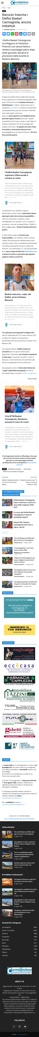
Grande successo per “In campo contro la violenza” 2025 (28, 482)
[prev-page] (3, 532)
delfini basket (27, 469)
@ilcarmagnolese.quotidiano (20, 819)
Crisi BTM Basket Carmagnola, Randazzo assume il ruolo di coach (17, 419)
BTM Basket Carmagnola (14, 469)
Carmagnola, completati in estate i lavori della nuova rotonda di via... (25, 891)
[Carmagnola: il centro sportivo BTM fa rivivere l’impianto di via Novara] (7, 844)
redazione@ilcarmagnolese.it (12, 798)
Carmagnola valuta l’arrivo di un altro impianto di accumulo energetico (25, 572)
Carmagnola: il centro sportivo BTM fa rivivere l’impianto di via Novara (24, 844)
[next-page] (6, 532)
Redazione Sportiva (9, 29)
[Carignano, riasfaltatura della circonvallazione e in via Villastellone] (7, 913)
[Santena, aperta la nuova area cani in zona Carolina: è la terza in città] (7, 865)
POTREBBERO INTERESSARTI (13, 492)
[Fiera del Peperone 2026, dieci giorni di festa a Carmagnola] (7, 540)
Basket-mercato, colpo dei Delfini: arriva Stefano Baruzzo (18, 297)
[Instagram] (19, 1027)
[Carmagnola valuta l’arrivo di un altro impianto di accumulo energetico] (7, 572)
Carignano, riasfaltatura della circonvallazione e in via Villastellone (24, 912)
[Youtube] (25, 1027)
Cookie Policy (24, 997)
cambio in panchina (29, 373)
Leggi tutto (12, 197)
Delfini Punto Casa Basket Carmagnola (13, 471)
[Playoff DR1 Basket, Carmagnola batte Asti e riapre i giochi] (7, 524)
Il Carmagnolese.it (22, 1034)
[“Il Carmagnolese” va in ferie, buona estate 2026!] (7, 550)
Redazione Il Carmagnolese (22, 552)
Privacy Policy (14, 997)
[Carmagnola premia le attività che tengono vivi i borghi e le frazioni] (7, 584)
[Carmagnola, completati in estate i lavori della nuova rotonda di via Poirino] (7, 891)
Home (4, 8)
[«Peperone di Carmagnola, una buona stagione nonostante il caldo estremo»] (7, 560)
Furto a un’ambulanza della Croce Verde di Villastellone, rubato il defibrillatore (24, 854)
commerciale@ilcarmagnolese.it (13, 804)
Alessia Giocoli (18, 542)
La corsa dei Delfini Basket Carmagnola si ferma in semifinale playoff (24, 514)
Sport (9, 8)
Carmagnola (14, 108)
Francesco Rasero (19, 564)
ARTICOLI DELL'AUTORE (11, 495)
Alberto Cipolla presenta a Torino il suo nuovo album (10, 482)
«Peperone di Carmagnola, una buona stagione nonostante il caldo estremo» (24, 560)
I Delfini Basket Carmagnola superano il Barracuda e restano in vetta (18, 175)
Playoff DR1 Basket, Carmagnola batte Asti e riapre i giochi (23, 524)
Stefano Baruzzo (30, 251)
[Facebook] (14, 1027)
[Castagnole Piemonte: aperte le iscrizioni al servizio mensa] (7, 881)
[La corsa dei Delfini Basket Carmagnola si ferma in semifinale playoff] (7, 514)
